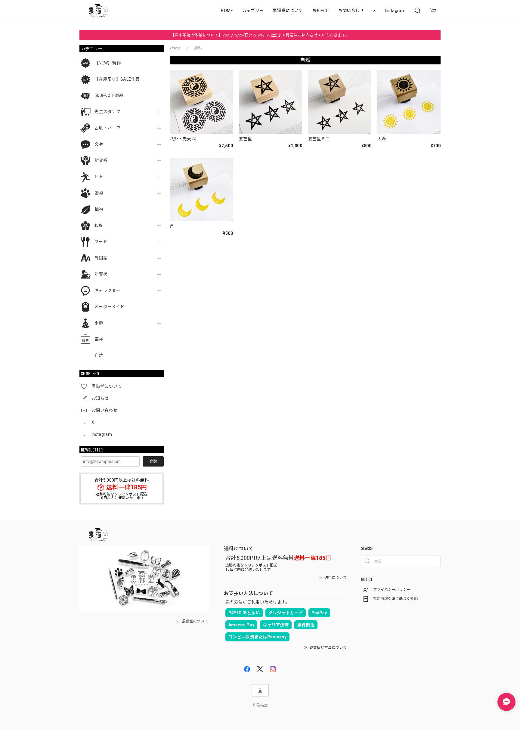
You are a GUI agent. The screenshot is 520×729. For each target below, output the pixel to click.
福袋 (98, 339)
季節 (98, 323)
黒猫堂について (288, 10)
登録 (153, 461)
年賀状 (100, 274)
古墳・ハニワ (107, 128)
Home (175, 48)
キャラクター (107, 290)
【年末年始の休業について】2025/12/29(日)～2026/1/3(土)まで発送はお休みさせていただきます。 (260, 35)
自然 (98, 355)
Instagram (395, 10)
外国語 (100, 258)
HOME (227, 10)
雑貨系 (100, 160)
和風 (98, 225)
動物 (98, 193)
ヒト (98, 176)
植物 (98, 209)
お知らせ (320, 10)
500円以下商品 (109, 95)
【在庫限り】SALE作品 (117, 79)
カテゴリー (253, 10)
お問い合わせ (351, 10)
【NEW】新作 (107, 62)
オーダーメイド (109, 306)
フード (100, 241)
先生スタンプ (107, 111)
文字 (98, 144)
